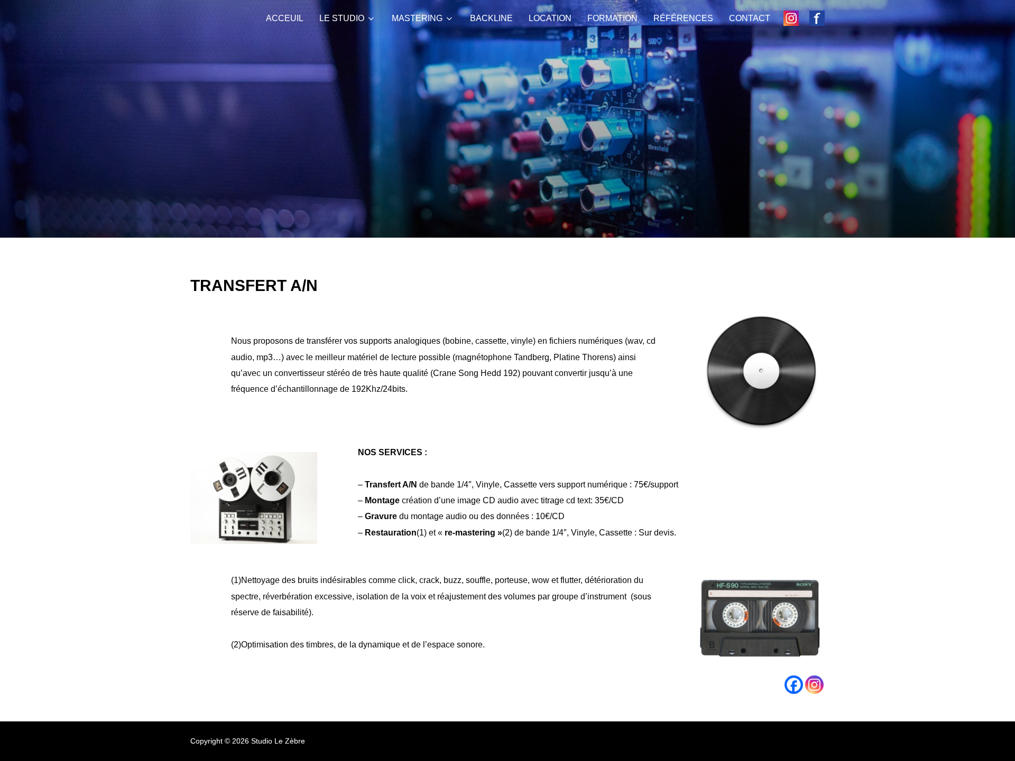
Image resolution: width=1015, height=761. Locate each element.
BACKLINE (491, 18)
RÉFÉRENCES (683, 18)
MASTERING (417, 18)
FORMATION (612, 18)
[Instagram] (814, 684)
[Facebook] (794, 684)
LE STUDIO (341, 18)
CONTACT (749, 18)
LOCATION (550, 18)
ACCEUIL (284, 18)
